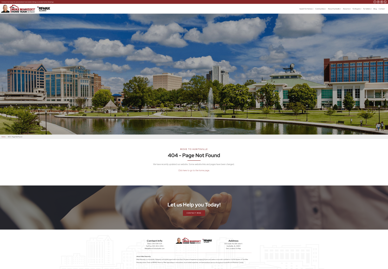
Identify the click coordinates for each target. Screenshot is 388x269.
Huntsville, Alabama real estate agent (160, 259)
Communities (320, 9)
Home (4, 137)
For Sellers (366, 9)
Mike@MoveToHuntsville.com (154, 249)
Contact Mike (194, 213)
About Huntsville (334, 9)
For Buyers (356, 9)
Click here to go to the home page (193, 170)
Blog (375, 9)
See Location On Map (233, 249)
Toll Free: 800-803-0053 (154, 246)
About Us (346, 9)
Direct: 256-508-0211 (154, 244)
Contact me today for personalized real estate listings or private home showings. (28, 2)
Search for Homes (305, 9)
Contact (382, 9)
